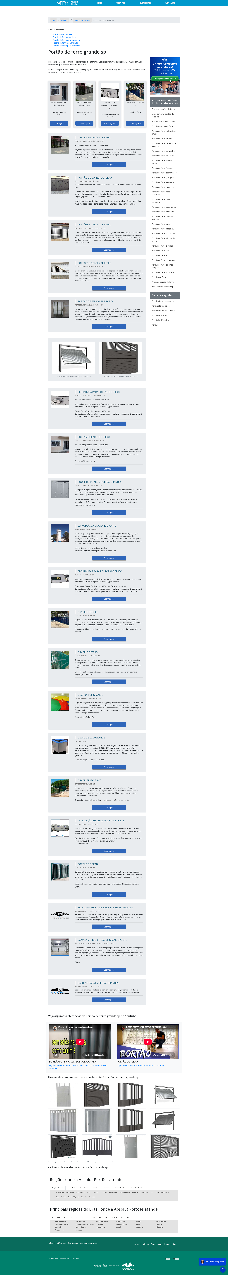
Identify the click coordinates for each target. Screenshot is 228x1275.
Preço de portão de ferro (163, 282)
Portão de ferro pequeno (163, 211)
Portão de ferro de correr (163, 155)
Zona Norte (72, 1188)
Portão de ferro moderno (163, 187)
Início (136, 1244)
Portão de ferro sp (160, 255)
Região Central (58, 1188)
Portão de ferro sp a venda (164, 260)
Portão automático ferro (162, 126)
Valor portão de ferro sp (162, 286)
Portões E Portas (159, 315)
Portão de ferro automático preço (164, 132)
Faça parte (170, 3)
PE (94, 1217)
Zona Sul (95, 1188)
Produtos (120, 3)
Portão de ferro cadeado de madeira (164, 144)
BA (100, 1217)
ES (65, 1217)
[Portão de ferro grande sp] (59, 92)
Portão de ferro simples (162, 246)
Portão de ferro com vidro (163, 151)
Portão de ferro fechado (162, 168)
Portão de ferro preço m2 (163, 228)
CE (106, 1217)
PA (128, 1217)
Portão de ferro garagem (163, 177)
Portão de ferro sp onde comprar (162, 266)
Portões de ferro (159, 277)
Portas (155, 325)
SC (82, 1217)
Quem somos (145, 3)
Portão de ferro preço (161, 224)
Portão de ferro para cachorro (66, 40)
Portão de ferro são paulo (163, 233)
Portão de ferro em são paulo (162, 162)
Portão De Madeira (160, 320)
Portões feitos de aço (161, 306)
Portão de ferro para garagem (66, 45)
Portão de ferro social (62, 34)
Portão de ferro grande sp (64, 37)
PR (77, 1217)
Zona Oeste (84, 1188)
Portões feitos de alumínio (163, 310)
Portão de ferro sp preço (163, 272)
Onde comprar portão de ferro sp (163, 115)
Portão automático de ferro (164, 121)
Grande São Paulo (120, 1188)
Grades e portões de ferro (163, 109)
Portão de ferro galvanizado (65, 43)
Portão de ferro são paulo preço (163, 239)
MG (58, 1217)
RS (88, 1217)
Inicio (99, 3)
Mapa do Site (170, 1244)
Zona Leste (106, 1188)
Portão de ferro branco (162, 138)
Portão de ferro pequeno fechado (163, 218)
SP (71, 1217)
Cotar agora (59, 123)
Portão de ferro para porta (164, 207)
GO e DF (114, 1217)
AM (122, 1217)
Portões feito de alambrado (164, 301)
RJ (52, 1217)
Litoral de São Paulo (138, 1188)
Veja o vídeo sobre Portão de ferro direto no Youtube (140, 1065)
